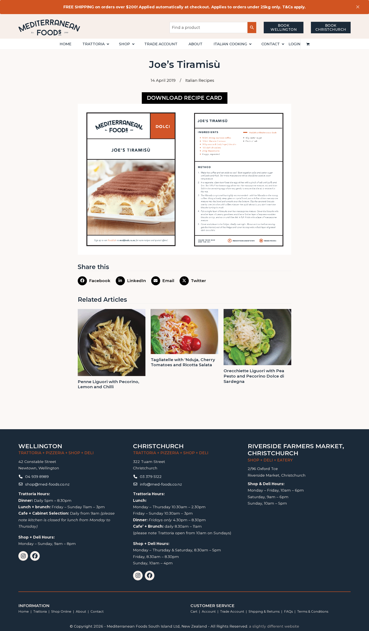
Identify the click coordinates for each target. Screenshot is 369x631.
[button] (308, 44)
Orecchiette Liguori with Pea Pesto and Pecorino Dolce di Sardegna (254, 376)
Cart (193, 611)
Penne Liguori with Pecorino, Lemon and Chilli (108, 384)
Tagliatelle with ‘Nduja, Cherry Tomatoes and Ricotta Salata (183, 362)
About (81, 611)
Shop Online (61, 611)
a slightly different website (274, 626)
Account (209, 611)
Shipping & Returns (264, 611)
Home (23, 611)
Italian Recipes (199, 80)
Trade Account (232, 611)
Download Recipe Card (184, 98)
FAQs (288, 611)
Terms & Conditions (312, 611)
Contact (97, 611)
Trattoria (40, 611)
